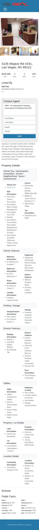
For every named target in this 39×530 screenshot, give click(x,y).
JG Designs (28, 525)
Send (20, 136)
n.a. (3, 92)
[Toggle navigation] (5, 9)
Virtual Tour (11, 187)
